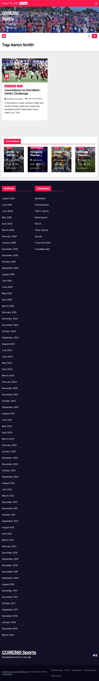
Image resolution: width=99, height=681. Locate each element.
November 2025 (10, 255)
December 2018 (10, 565)
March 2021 (8, 540)
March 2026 (8, 230)
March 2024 (8, 375)
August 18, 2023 (15, 99)
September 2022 (10, 476)
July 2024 (7, 350)
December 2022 (10, 457)
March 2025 (8, 306)
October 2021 (8, 514)
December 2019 (10, 552)
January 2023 (9, 451)
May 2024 (7, 363)
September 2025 (10, 268)
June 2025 (7, 287)
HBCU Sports (10, 86)
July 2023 (7, 420)
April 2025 (7, 299)
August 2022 (8, 483)
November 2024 (10, 325)
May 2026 (7, 217)
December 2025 (10, 249)
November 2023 (10, 394)
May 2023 (7, 426)
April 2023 (7, 432)
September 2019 (10, 559)
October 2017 (8, 603)
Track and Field (42, 242)
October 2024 (9, 331)
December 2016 (10, 616)
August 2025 (8, 274)
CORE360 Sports (19, 652)
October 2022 (9, 470)
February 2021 (9, 546)
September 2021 (10, 521)
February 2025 (9, 312)
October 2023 (9, 401)
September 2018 (10, 578)
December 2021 (10, 502)
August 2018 (8, 584)
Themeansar (7, 674)
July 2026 (7, 204)
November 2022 (10, 464)
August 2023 (8, 413)
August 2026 (8, 198)
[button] (89, 36)
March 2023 (8, 439)
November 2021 (10, 508)
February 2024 (9, 382)
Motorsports (41, 217)
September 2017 (10, 609)
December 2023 (10, 388)
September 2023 (10, 407)
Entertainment (37, 148)
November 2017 (10, 597)
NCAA (20, 86)
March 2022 (8, 495)
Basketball (40, 198)
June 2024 (7, 356)
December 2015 (10, 628)
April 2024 (7, 369)
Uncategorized (42, 249)
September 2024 (10, 337)
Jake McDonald (35, 99)
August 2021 (8, 527)
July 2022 (7, 489)
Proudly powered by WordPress (15, 672)
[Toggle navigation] (94, 36)
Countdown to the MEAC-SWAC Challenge (23, 91)
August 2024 (8, 344)
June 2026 (7, 211)
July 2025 (7, 280)
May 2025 (7, 293)
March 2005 (8, 635)
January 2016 (9, 622)
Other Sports (41, 230)
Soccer (38, 236)
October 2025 (9, 261)
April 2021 (7, 533)
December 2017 (10, 590)
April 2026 (7, 223)
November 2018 (10, 571)
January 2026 (9, 242)
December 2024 (10, 318)
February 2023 (9, 445)
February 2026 (9, 236)
